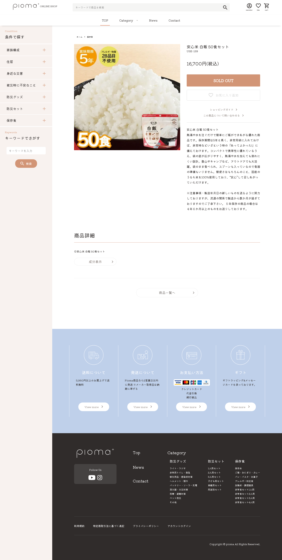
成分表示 (95, 261)
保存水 (238, 468)
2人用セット (214, 472)
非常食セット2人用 (245, 494)
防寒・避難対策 (178, 494)
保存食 (90, 36)
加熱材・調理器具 (244, 485)
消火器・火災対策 (179, 489)
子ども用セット (216, 481)
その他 (173, 502)
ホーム (79, 36)
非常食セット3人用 (245, 498)
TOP (105, 20)
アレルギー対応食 (244, 481)
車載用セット (215, 485)
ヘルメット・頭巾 (179, 481)
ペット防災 (175, 498)
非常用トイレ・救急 (180, 472)
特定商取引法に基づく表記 (108, 526)
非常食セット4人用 (245, 502)
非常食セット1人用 (244, 489)
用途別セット (215, 489)
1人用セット (214, 468)
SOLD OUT (223, 80)
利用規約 (79, 526)
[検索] (224, 7)
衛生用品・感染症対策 (181, 477)
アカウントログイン (179, 526)
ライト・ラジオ (178, 468)
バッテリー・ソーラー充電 (183, 485)
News (153, 20)
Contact (174, 20)
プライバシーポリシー (146, 526)
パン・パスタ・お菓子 (246, 477)
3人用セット (214, 477)
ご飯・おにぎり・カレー (247, 472)
